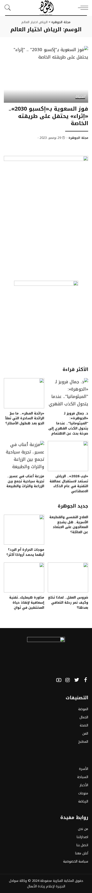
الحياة (80, 97)
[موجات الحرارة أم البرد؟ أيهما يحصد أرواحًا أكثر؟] (24, 530)
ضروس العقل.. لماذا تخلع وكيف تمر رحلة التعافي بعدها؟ (68, 602)
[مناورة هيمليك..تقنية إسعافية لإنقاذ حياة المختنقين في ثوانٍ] (24, 577)
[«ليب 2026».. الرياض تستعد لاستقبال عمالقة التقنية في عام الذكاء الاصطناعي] (68, 456)
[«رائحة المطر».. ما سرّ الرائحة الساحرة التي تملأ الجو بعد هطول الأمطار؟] (24, 393)
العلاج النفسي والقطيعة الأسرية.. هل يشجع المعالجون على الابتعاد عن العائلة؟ (68, 524)
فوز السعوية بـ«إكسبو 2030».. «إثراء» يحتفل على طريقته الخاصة (48, 116)
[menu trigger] (81, 7)
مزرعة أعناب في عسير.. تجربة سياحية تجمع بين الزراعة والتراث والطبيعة (25, 481)
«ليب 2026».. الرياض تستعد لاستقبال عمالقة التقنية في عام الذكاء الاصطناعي (69, 483)
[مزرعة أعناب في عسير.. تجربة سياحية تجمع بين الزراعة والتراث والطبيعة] (24, 456)
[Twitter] (76, 680)
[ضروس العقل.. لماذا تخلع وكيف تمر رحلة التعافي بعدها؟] (68, 577)
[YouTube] (58, 680)
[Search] (9, 7)
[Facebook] (85, 680)
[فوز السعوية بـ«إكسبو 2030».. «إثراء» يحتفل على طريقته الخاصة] (46, 74)
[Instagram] (67, 680)
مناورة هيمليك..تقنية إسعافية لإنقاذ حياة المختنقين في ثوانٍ (26, 602)
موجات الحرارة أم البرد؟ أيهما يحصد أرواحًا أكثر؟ (25, 552)
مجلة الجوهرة (78, 137)
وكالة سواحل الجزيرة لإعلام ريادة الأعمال (37, 883)
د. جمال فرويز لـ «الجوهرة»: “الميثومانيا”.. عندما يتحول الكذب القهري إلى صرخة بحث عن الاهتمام (68, 423)
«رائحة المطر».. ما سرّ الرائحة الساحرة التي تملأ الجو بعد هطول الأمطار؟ (24, 418)
